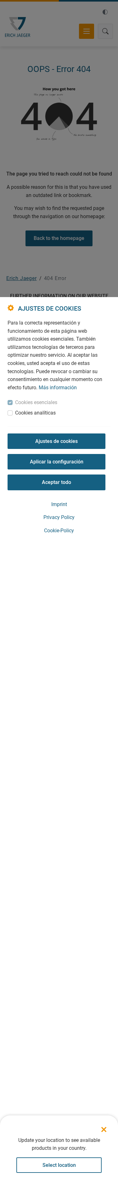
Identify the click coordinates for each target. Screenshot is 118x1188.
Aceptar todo (56, 482)
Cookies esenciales (36, 402)
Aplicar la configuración (56, 462)
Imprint (59, 504)
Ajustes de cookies (56, 441)
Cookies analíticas (35, 413)
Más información (58, 388)
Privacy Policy (59, 517)
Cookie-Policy (59, 531)
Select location (59, 1165)
